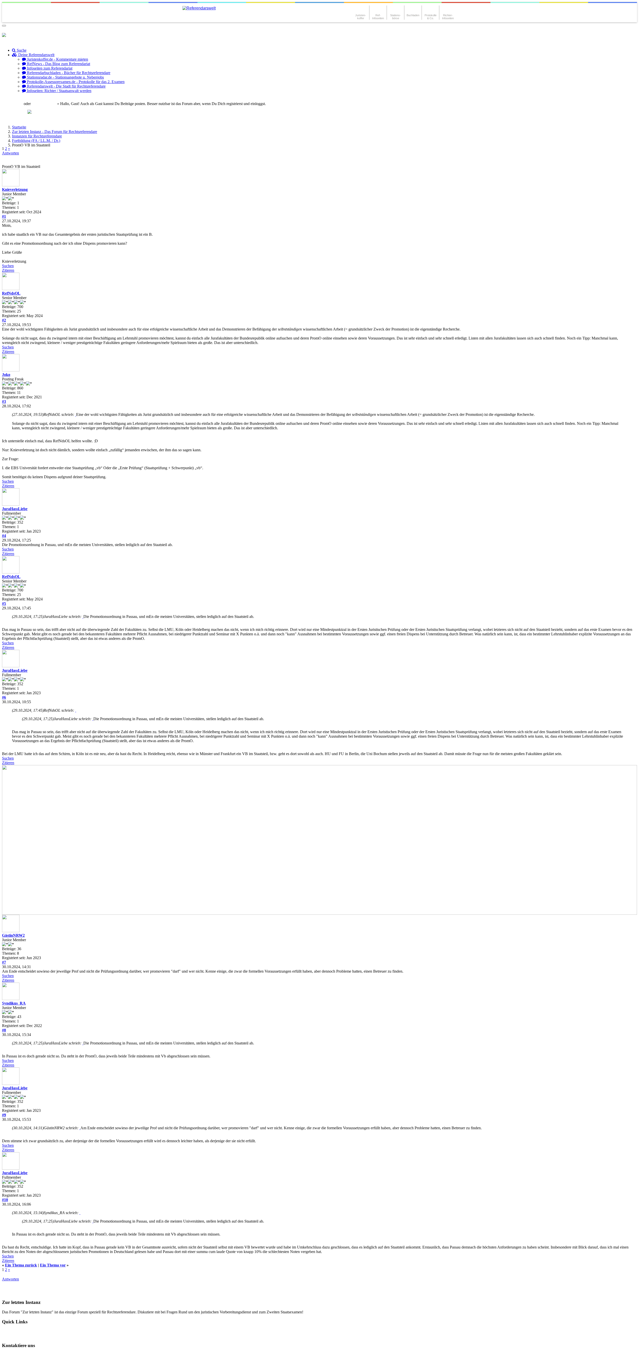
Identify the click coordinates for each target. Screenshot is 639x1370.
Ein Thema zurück (21, 1265)
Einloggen (14, 104)
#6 (4, 697)
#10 (5, 1200)
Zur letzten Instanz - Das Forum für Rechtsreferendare (54, 131)
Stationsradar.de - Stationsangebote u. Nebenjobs (65, 77)
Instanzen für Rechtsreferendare (37, 136)
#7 (4, 962)
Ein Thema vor (53, 1265)
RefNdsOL (11, 293)
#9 (4, 1115)
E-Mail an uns (17, 1355)
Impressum (15, 1364)
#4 (4, 536)
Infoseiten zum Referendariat (49, 68)
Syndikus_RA (14, 1003)
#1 (4, 216)
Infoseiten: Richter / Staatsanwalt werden (58, 91)
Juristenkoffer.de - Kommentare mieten (57, 59)
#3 (4, 401)
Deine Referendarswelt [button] (35, 55)
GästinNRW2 (13, 935)
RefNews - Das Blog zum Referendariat (58, 64)
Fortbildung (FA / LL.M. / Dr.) (36, 140)
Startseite (19, 127)
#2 (4, 320)
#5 (4, 603)
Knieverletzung (15, 189)
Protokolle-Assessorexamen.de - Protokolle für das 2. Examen (75, 82)
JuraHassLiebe (14, 509)
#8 (4, 1030)
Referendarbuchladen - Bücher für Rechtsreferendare (68, 73)
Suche (21, 50)
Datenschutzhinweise (51, 1355)
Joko (6, 374)
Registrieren (46, 104)
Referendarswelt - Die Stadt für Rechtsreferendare (66, 86)
